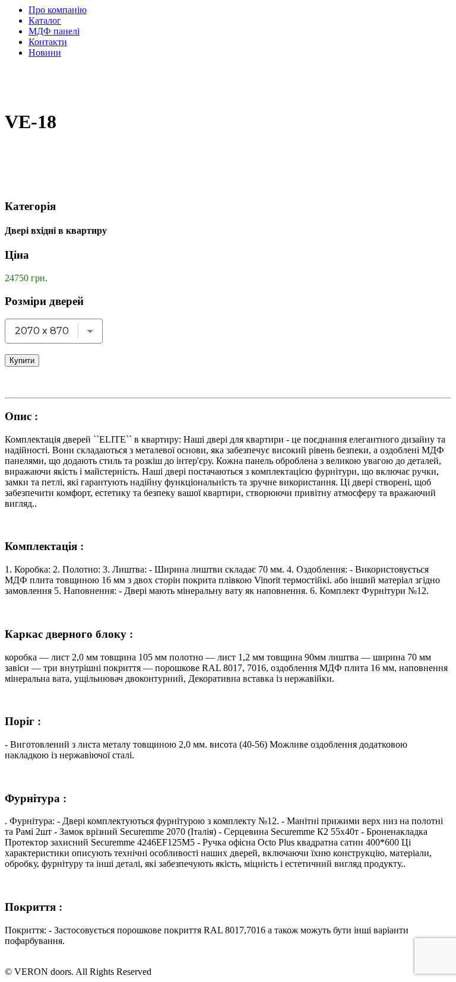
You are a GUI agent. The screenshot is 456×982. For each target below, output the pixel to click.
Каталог (44, 20)
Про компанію (57, 10)
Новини (44, 52)
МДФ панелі (54, 31)
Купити (22, 360)
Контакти (47, 42)
